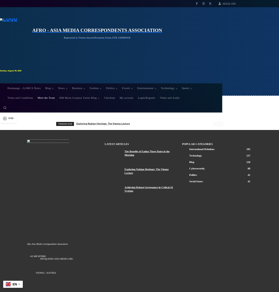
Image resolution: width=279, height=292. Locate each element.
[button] (109, 107)
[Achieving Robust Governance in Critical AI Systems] (113, 191)
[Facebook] (196, 3)
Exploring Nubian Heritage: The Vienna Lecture (103, 123)
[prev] (216, 124)
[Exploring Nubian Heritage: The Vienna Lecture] (113, 173)
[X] (210, 3)
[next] (221, 124)
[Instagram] (203, 3)
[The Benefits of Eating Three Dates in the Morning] (113, 155)
